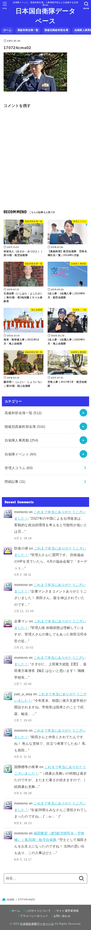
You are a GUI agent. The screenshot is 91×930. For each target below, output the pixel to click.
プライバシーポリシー (34, 916)
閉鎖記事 (15, 481)
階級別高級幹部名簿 (56, 30)
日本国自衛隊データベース (45, 16)
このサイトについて (38, 910)
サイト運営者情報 (67, 910)
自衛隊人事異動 (21, 440)
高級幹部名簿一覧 (28, 30)
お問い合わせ (62, 916)
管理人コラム (19, 468)
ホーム (7, 30)
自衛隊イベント (20, 454)
